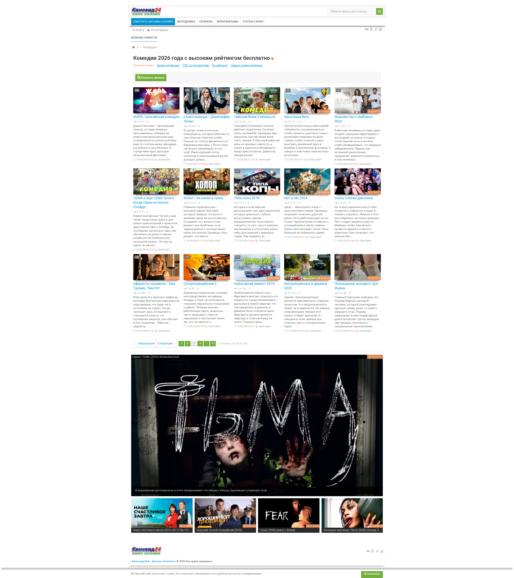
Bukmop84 (164, 159)
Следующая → (166, 343)
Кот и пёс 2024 (295, 198)
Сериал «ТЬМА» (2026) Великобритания (155, 356)
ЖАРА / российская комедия (156, 117)
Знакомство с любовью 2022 (354, 119)
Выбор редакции (168, 65)
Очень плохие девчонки (354, 198)
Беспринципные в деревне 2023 (305, 286)
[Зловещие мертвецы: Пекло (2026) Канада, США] (289, 515)
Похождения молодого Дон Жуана (357, 286)
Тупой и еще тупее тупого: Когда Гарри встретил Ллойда (154, 202)
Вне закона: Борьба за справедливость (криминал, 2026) (353, 530)
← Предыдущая (145, 343)
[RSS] (273, 58)
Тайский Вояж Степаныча (254, 117)
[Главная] (133, 47)
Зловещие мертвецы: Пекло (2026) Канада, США (290, 530)
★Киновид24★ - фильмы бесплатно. (153, 561)
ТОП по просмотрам (195, 65)
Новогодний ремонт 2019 (254, 284)
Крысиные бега (296, 117)
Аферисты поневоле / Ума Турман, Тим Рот (154, 286)
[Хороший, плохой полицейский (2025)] (162, 515)
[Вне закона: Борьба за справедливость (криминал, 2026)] (352, 515)
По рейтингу (220, 65)
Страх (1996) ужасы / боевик (214, 530)
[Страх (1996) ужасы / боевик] (225, 515)
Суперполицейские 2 (200, 284)
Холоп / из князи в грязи (203, 198)
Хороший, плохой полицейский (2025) (156, 530)
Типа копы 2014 (246, 198)
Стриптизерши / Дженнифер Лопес (207, 119)
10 (212, 343)
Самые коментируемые (246, 65)
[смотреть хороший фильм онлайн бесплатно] (146, 11)
